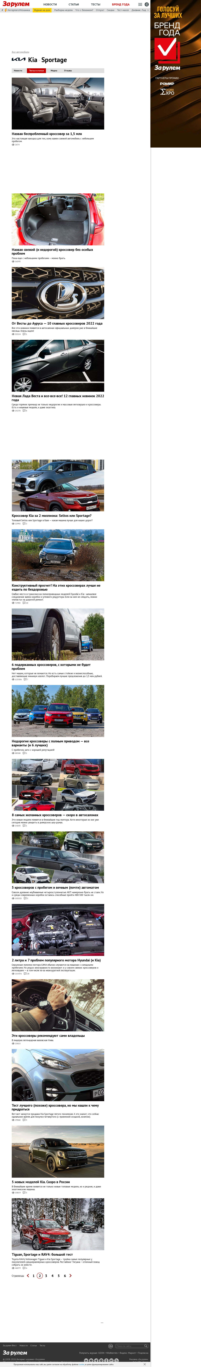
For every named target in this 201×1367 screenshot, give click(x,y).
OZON (101, 1352)
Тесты (95, 4)
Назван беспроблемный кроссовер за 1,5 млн (47, 133)
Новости (50, 4)
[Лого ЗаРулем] (16, 4)
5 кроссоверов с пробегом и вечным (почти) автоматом (55, 887)
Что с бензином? (84, 10)
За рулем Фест (10, 1345)
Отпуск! (100, 10)
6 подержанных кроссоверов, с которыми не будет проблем (51, 666)
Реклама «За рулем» (138, 1359)
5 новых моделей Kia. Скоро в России (41, 1182)
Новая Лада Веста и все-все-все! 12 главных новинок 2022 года (58, 398)
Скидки (110, 10)
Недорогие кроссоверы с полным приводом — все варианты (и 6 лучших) (50, 743)
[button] (145, 1364)
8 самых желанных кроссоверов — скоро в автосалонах (55, 815)
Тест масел (123, 10)
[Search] (145, 1346)
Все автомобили (20, 52)
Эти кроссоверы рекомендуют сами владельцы (48, 1035)
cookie (81, 1364)
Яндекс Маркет (128, 1352)
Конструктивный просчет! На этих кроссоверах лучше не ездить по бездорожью (56, 587)
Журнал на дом (42, 10)
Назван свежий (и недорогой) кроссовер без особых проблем (52, 251)
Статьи (74, 4)
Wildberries (112, 1352)
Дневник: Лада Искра (143, 10)
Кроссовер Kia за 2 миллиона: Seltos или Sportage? (51, 515)
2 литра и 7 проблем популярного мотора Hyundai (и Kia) (56, 960)
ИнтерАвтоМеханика (19, 10)
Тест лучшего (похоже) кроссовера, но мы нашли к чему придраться (55, 1107)
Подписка (143, 1352)
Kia (32, 59)
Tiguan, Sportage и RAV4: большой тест (42, 1254)
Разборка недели (63, 10)
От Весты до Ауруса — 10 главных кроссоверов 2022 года (57, 323)
